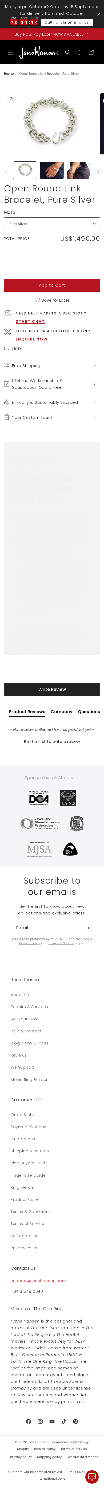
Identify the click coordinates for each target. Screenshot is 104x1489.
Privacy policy (21, 1457)
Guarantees (23, 1139)
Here (66, 595)
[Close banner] (98, 14)
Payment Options (28, 1126)
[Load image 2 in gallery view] (52, 170)
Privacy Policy (29, 943)
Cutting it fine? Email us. (67, 22)
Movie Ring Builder (29, 1079)
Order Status (24, 1114)
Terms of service (74, 1449)
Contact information (83, 1457)
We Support (22, 1067)
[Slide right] (98, 171)
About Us (20, 994)
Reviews (19, 1055)
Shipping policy (49, 1457)
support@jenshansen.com (38, 1280)
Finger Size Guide (28, 1175)
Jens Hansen (39, 1442)
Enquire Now (32, 339)
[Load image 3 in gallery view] (79, 170)
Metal (10, 212)
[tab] (27, 713)
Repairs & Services (29, 1006)
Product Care (24, 1199)
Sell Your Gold (25, 1019)
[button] (11, 52)
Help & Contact (26, 1031)
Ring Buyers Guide (29, 1163)
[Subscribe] (87, 928)
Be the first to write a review (52, 741)
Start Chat (30, 321)
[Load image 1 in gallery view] (25, 170)
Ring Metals (22, 1187)
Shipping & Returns (30, 1151)
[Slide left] (6, 171)
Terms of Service (61, 943)
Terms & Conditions (31, 1211)
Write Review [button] (52, 689)
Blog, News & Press (30, 1043)
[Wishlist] (79, 52)
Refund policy (24, 1236)
